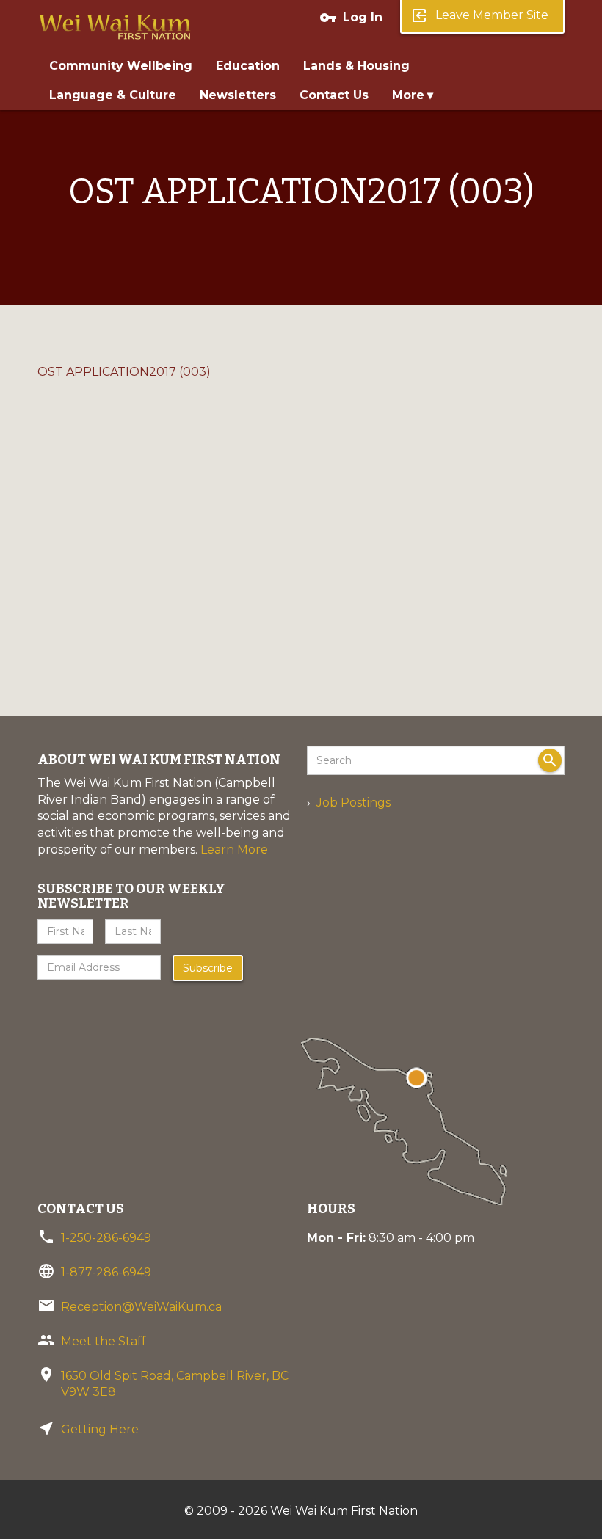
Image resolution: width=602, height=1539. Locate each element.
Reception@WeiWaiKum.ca (141, 1307)
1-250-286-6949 (106, 1238)
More (408, 95)
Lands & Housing (356, 66)
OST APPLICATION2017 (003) (124, 372)
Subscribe (208, 968)
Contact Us (334, 95)
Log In (350, 17)
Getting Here (100, 1429)
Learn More (234, 849)
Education (248, 66)
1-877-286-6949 (106, 1272)
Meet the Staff (103, 1341)
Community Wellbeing (120, 66)
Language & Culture (112, 95)
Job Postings (353, 802)
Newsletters (238, 95)
